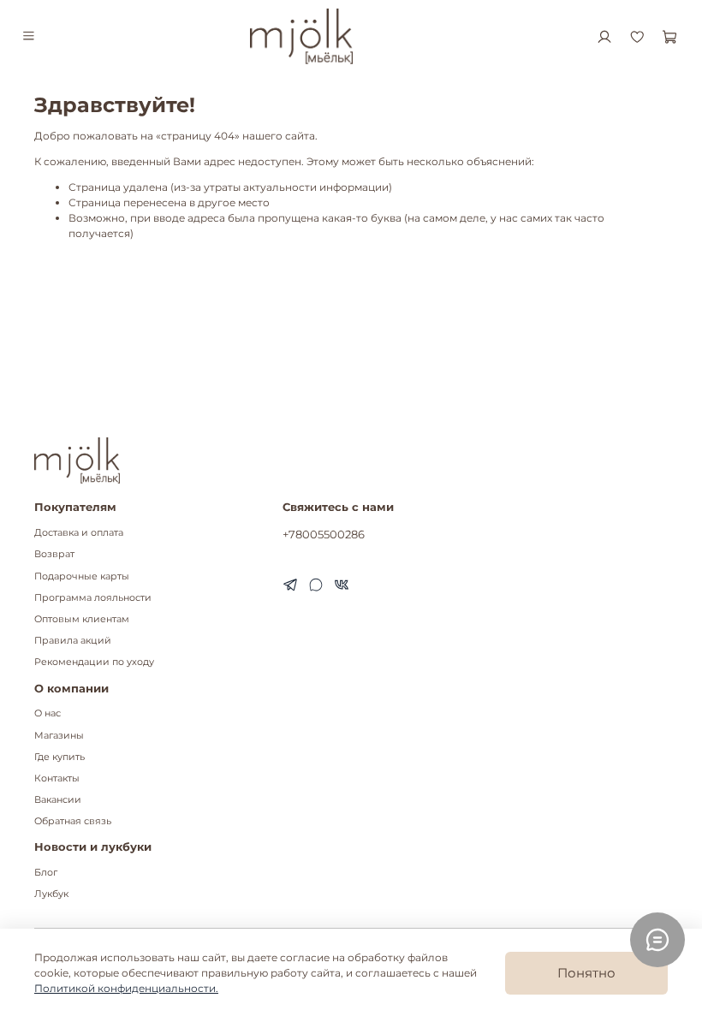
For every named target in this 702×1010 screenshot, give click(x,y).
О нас (47, 713)
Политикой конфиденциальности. (126, 988)
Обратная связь (72, 821)
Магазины (59, 735)
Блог (45, 872)
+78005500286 (324, 534)
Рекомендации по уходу (94, 662)
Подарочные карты (81, 576)
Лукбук (51, 894)
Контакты (57, 778)
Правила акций (72, 640)
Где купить (59, 757)
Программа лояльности (93, 597)
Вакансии (57, 799)
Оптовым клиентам (81, 619)
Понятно (586, 973)
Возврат (54, 554)
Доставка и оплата (78, 532)
